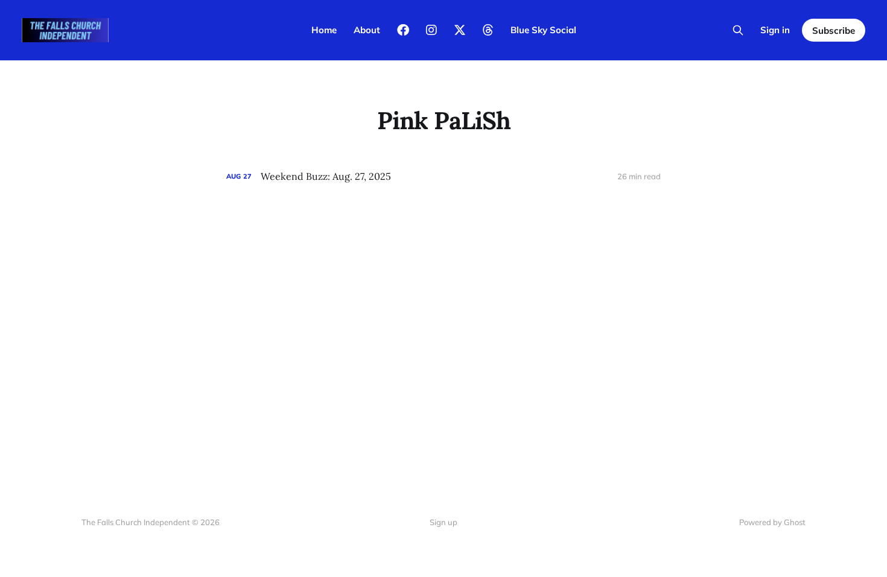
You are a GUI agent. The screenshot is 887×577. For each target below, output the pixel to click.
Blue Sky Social (543, 30)
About (367, 30)
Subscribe (833, 30)
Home (324, 30)
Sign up (443, 522)
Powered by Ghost (772, 522)
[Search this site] (738, 30)
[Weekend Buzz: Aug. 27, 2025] (443, 176)
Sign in (775, 30)
